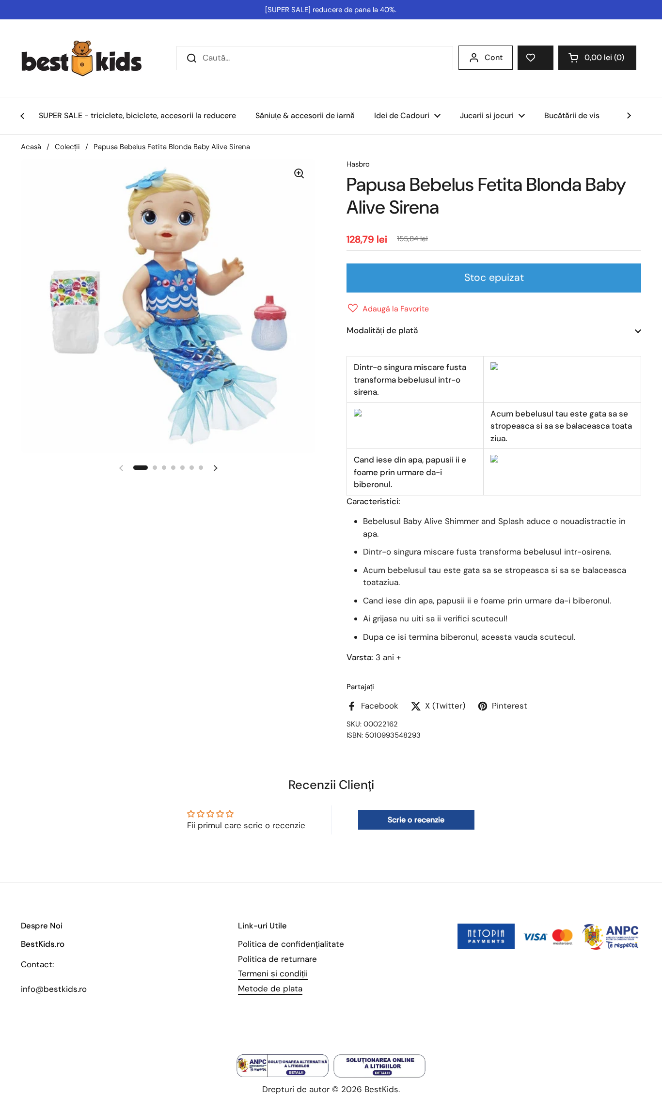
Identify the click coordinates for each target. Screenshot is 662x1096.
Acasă (31, 147)
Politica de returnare (277, 959)
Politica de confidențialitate (291, 944)
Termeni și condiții (273, 973)
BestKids (381, 1089)
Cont (494, 57)
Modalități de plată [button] (382, 330)
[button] (597, 58)
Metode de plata (270, 988)
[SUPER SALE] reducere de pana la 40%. (330, 10)
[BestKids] (89, 58)
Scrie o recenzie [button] (416, 820)
